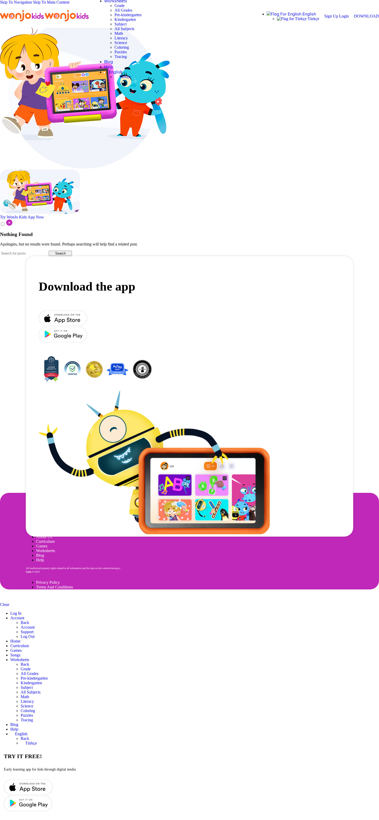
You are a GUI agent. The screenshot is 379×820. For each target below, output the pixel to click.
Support (27, 632)
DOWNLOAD (366, 16)
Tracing (120, 56)
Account (28, 627)
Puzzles (120, 52)
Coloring (121, 47)
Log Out (28, 636)
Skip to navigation (16, 2)
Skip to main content (51, 2)
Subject (120, 24)
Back (25, 622)
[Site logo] (22, 21)
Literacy (121, 38)
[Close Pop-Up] (6, 224)
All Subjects (124, 29)
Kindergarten (125, 19)
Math (118, 33)
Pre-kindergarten (128, 15)
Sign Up (331, 16)
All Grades (123, 10)
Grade (119, 5)
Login (344, 16)
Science (120, 42)
